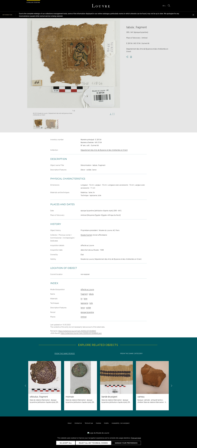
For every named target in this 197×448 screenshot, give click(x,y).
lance (83, 308)
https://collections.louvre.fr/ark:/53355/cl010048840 (77, 331)
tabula (91, 294)
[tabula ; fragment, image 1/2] (38, 124)
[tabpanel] (98, 386)
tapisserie (84, 303)
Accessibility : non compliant (120, 423)
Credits (106, 423)
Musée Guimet (86, 235)
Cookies (98, 423)
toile (91, 303)
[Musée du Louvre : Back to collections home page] (101, 5)
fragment (84, 294)
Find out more (136, 438)
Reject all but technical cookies (93, 443)
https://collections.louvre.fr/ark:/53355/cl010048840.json (81, 333)
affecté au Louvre (87, 289)
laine (85, 299)
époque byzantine (87, 312)
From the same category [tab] (131, 353)
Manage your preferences (126, 443)
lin (81, 299)
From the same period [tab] (64, 353)
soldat (88, 308)
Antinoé (83, 317)
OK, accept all (66, 443)
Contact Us (78, 423)
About (70, 423)
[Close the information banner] (193, 15)
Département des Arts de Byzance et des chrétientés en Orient (104, 150)
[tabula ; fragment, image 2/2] (51, 124)
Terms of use (89, 423)
